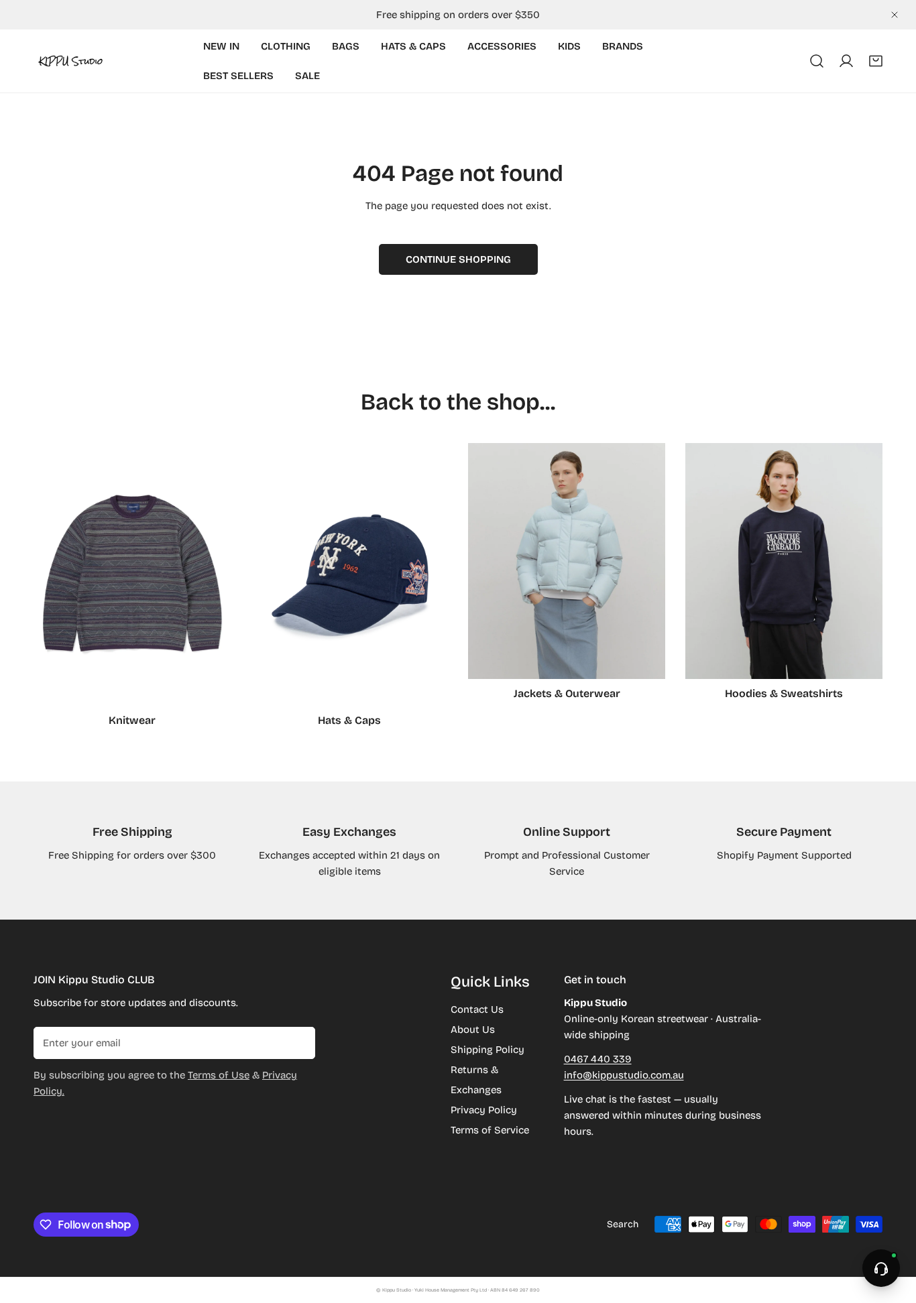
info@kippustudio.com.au (624, 1075)
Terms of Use (218, 1075)
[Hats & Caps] (349, 574)
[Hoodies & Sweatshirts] (783, 561)
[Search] (817, 61)
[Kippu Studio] (70, 61)
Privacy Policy (484, 1110)
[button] (876, 61)
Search (622, 1224)
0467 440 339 (598, 1059)
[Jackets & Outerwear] (566, 561)
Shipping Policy (487, 1050)
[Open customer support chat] (881, 1268)
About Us (473, 1029)
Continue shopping (458, 259)
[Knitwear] (132, 574)
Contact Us (477, 1009)
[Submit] (298, 1042)
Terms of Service (490, 1130)
